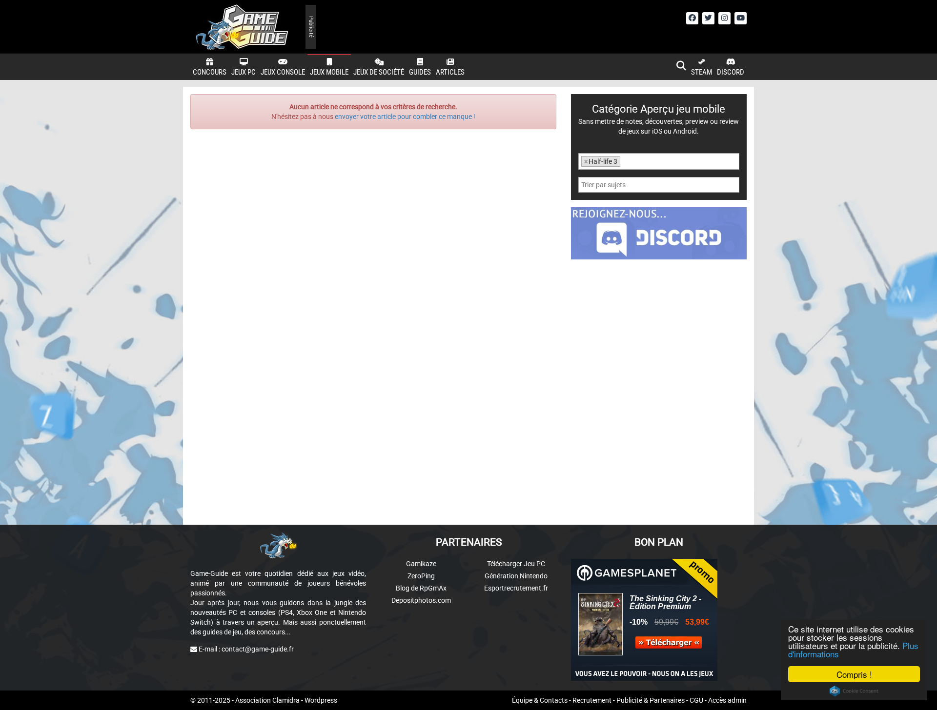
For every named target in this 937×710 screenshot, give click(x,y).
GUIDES (420, 72)
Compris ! (854, 674)
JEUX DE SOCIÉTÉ (378, 72)
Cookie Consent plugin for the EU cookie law (854, 691)
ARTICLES (450, 72)
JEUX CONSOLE (283, 72)
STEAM (701, 72)
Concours (209, 72)
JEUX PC (243, 72)
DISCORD (730, 72)
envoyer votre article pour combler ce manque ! (405, 116)
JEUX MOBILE (329, 72)
